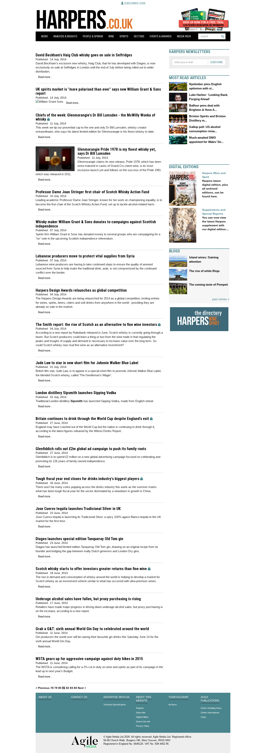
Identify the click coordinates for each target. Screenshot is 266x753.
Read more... (45, 77)
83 (71, 687)
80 (59, 687)
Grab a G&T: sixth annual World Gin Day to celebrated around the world (92, 629)
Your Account (178, 697)
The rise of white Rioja (204, 271)
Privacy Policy (142, 726)
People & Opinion (93, 36)
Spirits (124, 36)
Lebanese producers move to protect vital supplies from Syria (85, 256)
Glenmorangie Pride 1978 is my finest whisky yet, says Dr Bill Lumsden (117, 151)
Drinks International (210, 712)
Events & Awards (161, 36)
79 (55, 687)
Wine (111, 36)
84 (75, 687)
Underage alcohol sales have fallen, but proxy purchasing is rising (88, 599)
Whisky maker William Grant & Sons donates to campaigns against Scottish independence (96, 224)
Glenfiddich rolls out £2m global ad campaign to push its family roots (91, 449)
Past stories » (220, 299)
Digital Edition (142, 717)
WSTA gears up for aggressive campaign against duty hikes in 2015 (89, 659)
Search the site (143, 721)
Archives (172, 704)
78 (52, 687)
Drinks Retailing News (211, 708)
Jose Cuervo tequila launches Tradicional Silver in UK (78, 508)
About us (45, 697)
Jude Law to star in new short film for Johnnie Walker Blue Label (87, 363)
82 (67, 687)
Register (140, 708)
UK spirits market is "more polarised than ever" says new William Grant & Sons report (98, 91)
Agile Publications (210, 699)
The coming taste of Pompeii (208, 284)
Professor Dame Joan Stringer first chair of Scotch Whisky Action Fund (92, 192)
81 (63, 687)
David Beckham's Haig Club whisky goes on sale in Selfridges (84, 55)
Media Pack (184, 36)
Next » (82, 687)
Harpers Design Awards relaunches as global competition (81, 290)
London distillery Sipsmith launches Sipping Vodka (76, 393)
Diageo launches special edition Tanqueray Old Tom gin (79, 539)
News (44, 36)
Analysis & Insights (65, 36)
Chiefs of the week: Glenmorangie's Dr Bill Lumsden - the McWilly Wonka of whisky (95, 117)
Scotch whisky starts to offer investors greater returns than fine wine (91, 569)
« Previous (43, 687)
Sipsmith (76, 401)
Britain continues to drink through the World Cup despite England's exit (92, 418)
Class (203, 717)
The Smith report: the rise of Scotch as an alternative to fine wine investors (96, 324)
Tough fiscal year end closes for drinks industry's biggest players (87, 479)
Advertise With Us (116, 697)
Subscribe (216, 62)
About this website (143, 699)
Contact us (79, 697)
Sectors (139, 36)
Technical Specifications (114, 704)
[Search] (222, 36)
